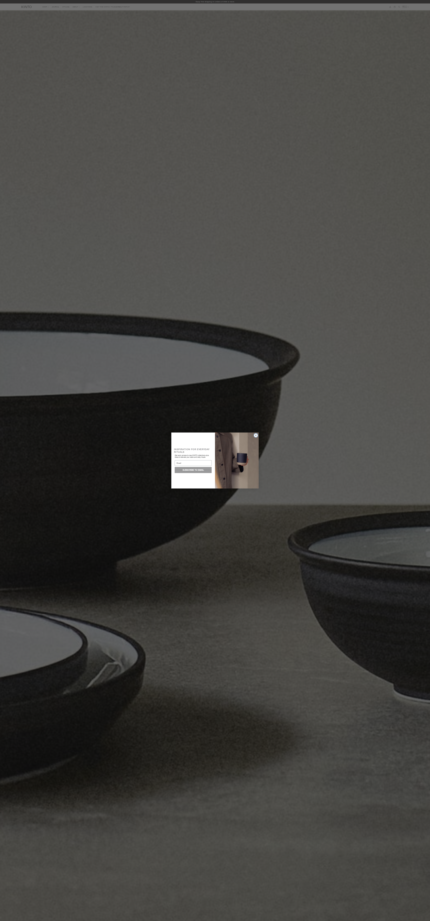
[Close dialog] (256, 435)
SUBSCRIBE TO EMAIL (193, 470)
